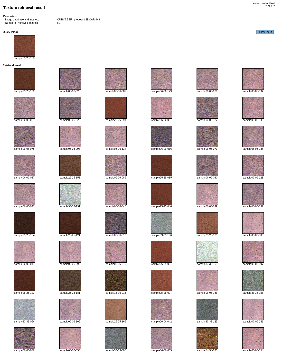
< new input (265, 32)
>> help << (269, 6)
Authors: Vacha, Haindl (264, 3)
